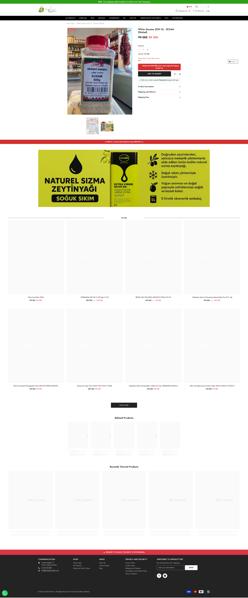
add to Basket (154, 71)
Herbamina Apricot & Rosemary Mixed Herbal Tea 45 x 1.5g (212, 297)
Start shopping (144, 2)
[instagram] (165, 575)
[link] (78, 451)
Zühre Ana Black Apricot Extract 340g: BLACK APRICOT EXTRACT (212, 386)
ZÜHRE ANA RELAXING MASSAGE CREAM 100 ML (153, 297)
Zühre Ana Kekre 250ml (36, 297)
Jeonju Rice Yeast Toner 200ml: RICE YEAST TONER (94, 386)
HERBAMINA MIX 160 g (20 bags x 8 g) (95, 297)
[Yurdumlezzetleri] (124, 178)
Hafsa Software (84, 592)
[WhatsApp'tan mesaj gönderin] (5, 593)
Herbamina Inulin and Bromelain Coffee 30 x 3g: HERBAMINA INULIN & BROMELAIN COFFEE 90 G (153, 386)
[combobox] (200, 6)
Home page (70, 23)
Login (208, 11)
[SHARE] (179, 72)
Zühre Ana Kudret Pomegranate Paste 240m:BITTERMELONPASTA (35, 386)
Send (191, 567)
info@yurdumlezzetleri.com (50, 570)
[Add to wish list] (174, 71)
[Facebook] (159, 575)
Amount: (141, 46)
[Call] (202, 6)
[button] (233, 61)
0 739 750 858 (46, 568)
